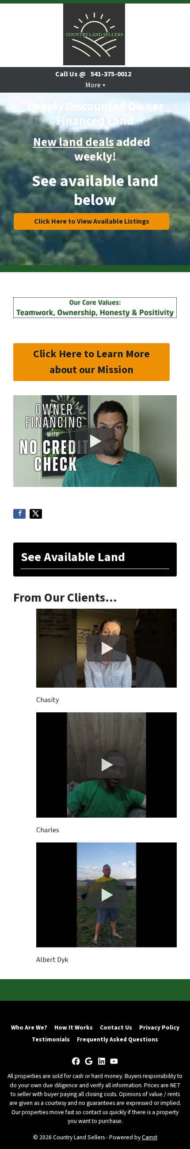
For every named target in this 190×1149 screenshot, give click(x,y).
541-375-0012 (110, 74)
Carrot (149, 1137)
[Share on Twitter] (36, 514)
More (93, 85)
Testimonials (51, 1039)
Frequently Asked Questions (117, 1039)
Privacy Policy (159, 1027)
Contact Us (116, 1027)
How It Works (73, 1027)
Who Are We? (29, 1027)
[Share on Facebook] (19, 514)
